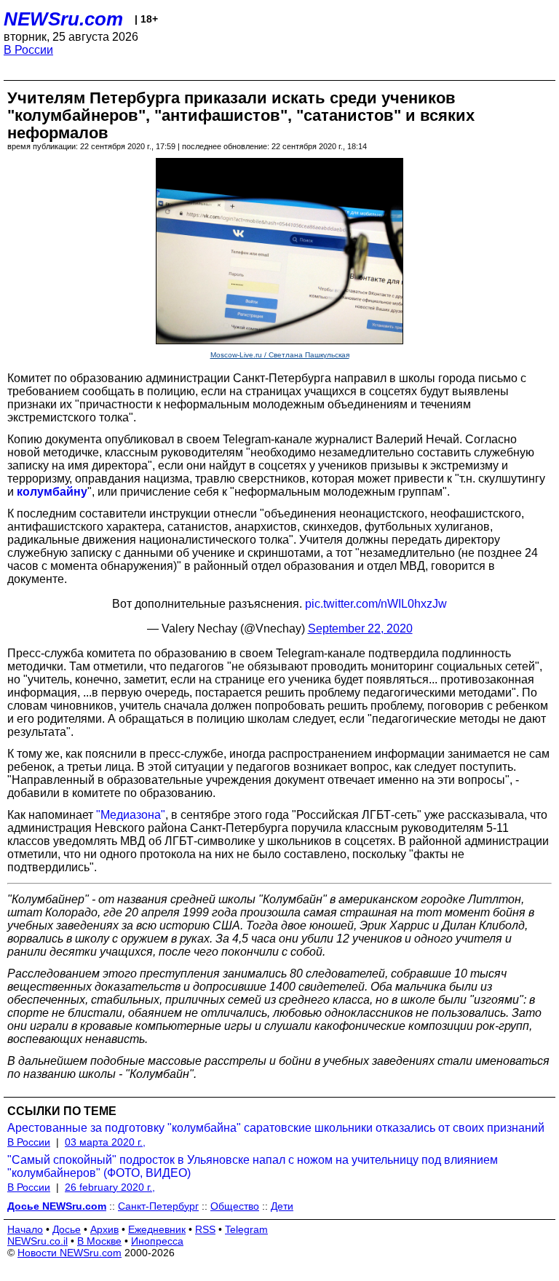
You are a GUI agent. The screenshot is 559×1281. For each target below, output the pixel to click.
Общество (234, 1206)
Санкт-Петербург (158, 1206)
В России (28, 50)
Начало (25, 1229)
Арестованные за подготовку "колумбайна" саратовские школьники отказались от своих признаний (275, 1128)
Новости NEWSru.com (69, 1252)
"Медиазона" (130, 815)
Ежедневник (157, 1229)
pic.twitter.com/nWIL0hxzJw (376, 604)
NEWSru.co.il (37, 1241)
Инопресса (157, 1241)
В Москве (99, 1241)
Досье (66, 1229)
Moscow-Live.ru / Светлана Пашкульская (279, 355)
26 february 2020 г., (110, 1187)
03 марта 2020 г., (105, 1142)
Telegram (246, 1229)
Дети (282, 1206)
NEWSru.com (63, 19)
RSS (205, 1229)
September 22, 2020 (360, 628)
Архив (104, 1229)
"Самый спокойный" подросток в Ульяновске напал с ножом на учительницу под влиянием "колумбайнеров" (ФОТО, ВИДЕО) (252, 1166)
